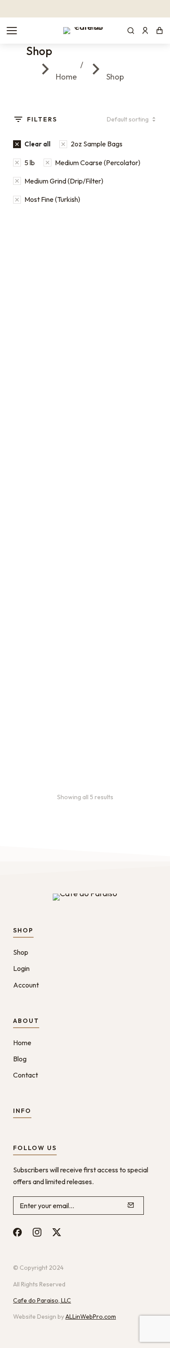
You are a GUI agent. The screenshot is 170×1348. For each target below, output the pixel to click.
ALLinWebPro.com (90, 1316)
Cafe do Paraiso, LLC (42, 1300)
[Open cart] (159, 31)
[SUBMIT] (131, 1205)
